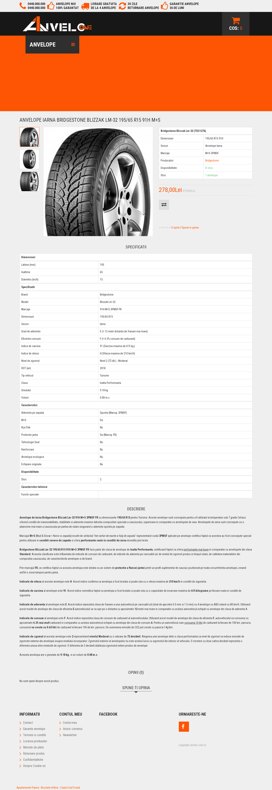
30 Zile (132, 4)
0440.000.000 (36, 4)
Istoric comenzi (72, 729)
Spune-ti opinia (190, 227)
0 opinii (175, 227)
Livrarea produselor (35, 741)
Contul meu (70, 723)
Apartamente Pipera (28, 787)
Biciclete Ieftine (49, 787)
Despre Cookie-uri (34, 766)
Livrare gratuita (104, 4)
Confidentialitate (33, 760)
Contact (28, 723)
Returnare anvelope (143, 8)
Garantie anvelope (34, 729)
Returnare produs (34, 753)
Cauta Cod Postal (70, 787)
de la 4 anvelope (103, 8)
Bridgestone (212, 160)
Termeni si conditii (34, 735)
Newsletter (70, 735)
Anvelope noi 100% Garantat (67, 6)
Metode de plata (33, 747)
